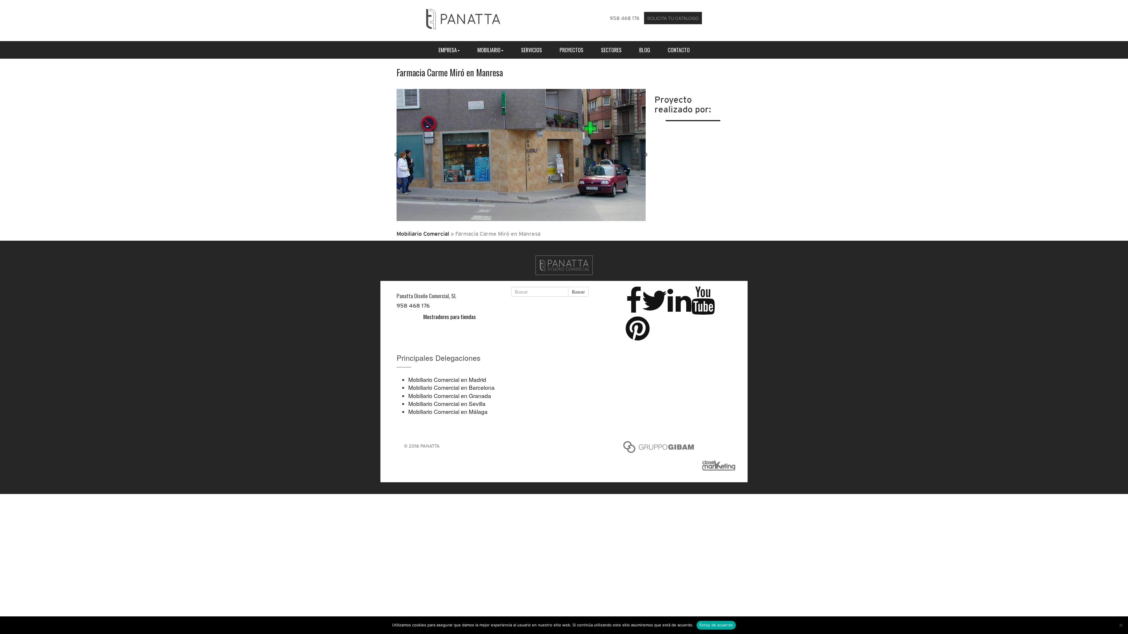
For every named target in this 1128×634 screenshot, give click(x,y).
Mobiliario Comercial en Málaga (448, 411)
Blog (644, 50)
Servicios (531, 50)
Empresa (448, 50)
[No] (1121, 625)
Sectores (611, 50)
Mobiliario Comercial (423, 233)
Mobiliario (489, 50)
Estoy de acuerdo (716, 625)
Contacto (679, 50)
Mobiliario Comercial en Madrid (447, 379)
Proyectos (571, 50)
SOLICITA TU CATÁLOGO (673, 18)
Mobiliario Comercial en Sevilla (447, 403)
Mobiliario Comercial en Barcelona (451, 387)
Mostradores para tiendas (449, 316)
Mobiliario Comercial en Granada (449, 395)
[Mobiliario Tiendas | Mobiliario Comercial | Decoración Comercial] (463, 18)
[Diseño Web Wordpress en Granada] (721, 465)
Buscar (578, 292)
